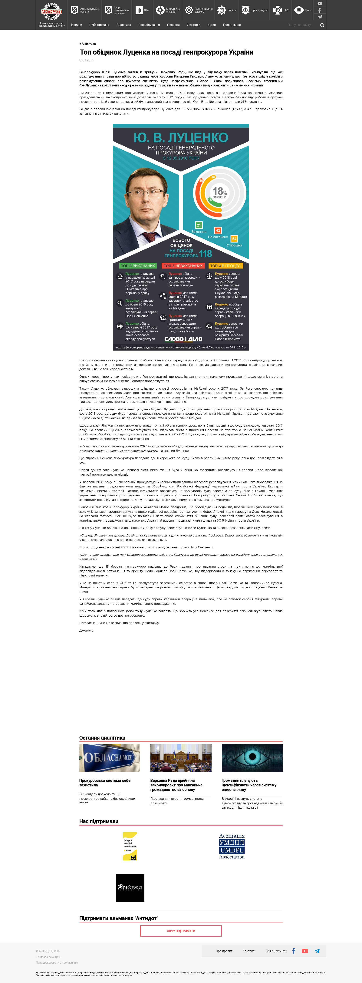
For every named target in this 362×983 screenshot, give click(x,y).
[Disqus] (181, 683)
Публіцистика (99, 25)
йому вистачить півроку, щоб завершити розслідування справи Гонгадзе (144, 365)
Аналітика (124, 25)
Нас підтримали (98, 821)
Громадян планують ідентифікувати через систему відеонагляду (249, 785)
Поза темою (232, 25)
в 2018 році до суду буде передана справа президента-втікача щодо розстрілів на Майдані (157, 413)
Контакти (249, 951)
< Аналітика (87, 43)
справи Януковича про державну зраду (120, 425)
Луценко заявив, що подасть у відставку (128, 623)
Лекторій (193, 25)
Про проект (224, 951)
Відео (212, 25)
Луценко (92, 85)
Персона (173, 25)
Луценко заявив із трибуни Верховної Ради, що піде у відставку (167, 72)
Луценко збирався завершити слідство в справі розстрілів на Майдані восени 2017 (159, 388)
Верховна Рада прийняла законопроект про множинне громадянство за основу (176, 785)
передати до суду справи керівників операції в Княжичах (168, 599)
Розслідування (149, 25)
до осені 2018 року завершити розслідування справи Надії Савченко (159, 547)
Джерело (86, 630)
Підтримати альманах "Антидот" (118, 918)
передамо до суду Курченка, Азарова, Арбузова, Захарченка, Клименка (203, 535)
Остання (102, 738)
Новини (76, 25)
